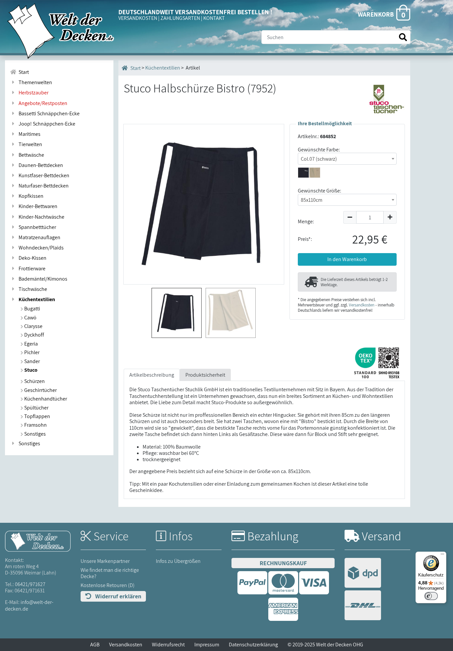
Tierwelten (29, 144)
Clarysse (32, 326)
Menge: (306, 221)
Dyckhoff (33, 334)
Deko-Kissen (31, 257)
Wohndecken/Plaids (40, 247)
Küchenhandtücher (45, 398)
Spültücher (35, 407)
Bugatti (31, 308)
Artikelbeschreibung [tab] (151, 374)
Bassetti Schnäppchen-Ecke (48, 113)
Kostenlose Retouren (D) (108, 585)
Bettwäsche (30, 154)
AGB (94, 644)
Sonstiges (34, 433)
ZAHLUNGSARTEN (180, 18)
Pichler (31, 352)
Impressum (206, 644)
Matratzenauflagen (38, 237)
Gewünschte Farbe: (319, 149)
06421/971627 (30, 584)
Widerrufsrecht (168, 644)
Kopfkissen (30, 195)
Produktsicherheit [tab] (205, 374)
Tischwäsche (32, 289)
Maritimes (28, 134)
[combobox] (347, 159)
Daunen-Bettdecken (40, 165)
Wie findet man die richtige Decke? (110, 573)
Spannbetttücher (36, 227)
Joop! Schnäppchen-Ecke (46, 123)
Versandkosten (361, 305)
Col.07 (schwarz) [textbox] (319, 158)
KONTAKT (214, 18)
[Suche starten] (403, 37)
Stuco (30, 369)
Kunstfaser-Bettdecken (43, 175)
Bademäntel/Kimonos (42, 278)
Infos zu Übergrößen (178, 561)
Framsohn (35, 424)
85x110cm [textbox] (311, 199)
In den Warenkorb (347, 259)
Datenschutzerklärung (253, 644)
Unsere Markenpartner (105, 561)
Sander (31, 361)
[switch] (431, 596)
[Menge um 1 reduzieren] (349, 217)
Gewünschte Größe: (319, 191)
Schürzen (34, 381)
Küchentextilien (36, 299)
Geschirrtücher (40, 390)
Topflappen (36, 416)
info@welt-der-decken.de (29, 605)
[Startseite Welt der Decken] (38, 540)
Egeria (30, 343)
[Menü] (442, 556)
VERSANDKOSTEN (137, 18)
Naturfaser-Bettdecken (43, 185)
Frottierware (31, 268)
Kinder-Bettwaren (37, 206)
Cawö (29, 317)
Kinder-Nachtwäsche (40, 216)
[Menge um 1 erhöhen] (390, 217)
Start (23, 72)
